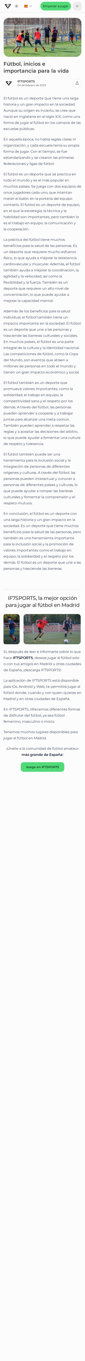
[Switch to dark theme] (16, 6)
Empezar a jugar (55, 6)
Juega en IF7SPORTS (42, 767)
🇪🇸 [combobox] (29, 7)
